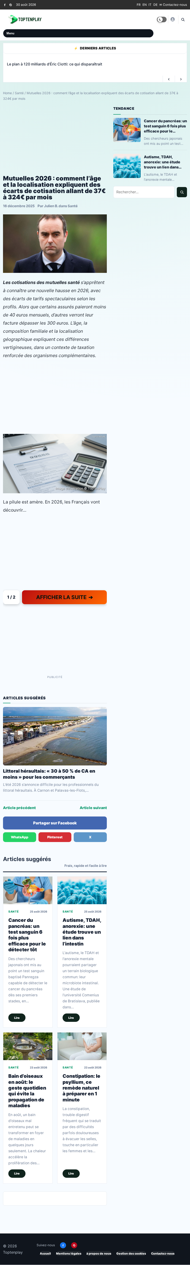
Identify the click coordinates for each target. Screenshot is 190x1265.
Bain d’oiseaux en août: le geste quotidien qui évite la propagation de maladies (27, 1091)
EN (144, 4)
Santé (19, 93)
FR (139, 4)
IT (150, 4)
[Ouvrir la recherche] (182, 19)
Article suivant (93, 807)
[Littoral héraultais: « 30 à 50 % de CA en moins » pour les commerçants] (55, 736)
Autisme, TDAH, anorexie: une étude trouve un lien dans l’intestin (82, 931)
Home (7, 93)
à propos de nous (98, 1253)
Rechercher (182, 192)
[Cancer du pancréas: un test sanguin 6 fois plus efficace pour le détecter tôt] (27, 890)
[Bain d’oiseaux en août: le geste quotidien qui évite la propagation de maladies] (27, 1046)
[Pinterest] (10, 4)
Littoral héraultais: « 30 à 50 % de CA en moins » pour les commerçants (49, 774)
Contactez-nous (162, 1253)
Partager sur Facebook (55, 823)
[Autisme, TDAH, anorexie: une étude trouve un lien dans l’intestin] (82, 890)
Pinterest (55, 837)
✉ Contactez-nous (173, 4)
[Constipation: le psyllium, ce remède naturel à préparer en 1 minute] (82, 1046)
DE (155, 4)
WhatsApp (19, 837)
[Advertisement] (55, 138)
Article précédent (19, 807)
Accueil (45, 1253)
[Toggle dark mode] (162, 19)
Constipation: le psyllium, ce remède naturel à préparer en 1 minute (81, 1088)
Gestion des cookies (131, 1253)
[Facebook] (4, 4)
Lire (17, 1018)
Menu (10, 33)
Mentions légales (68, 1253)
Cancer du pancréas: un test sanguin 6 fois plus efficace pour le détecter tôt (27, 934)
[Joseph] (172, 19)
